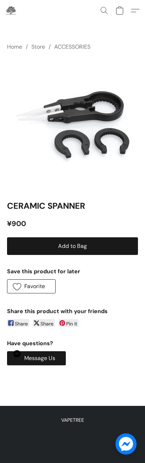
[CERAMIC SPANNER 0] (72, 124)
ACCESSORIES (72, 46)
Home (14, 46)
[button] (11, 10)
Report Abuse (72, 432)
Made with (72, 444)
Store (38, 46)
